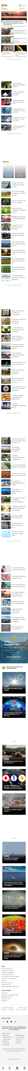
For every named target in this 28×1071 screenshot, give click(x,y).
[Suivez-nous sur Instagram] (7, 1022)
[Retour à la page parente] (4, 7)
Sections (21, 8)
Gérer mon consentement (9, 978)
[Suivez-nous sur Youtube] (11, 1022)
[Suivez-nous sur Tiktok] (15, 1022)
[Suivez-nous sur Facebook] (3, 1022)
